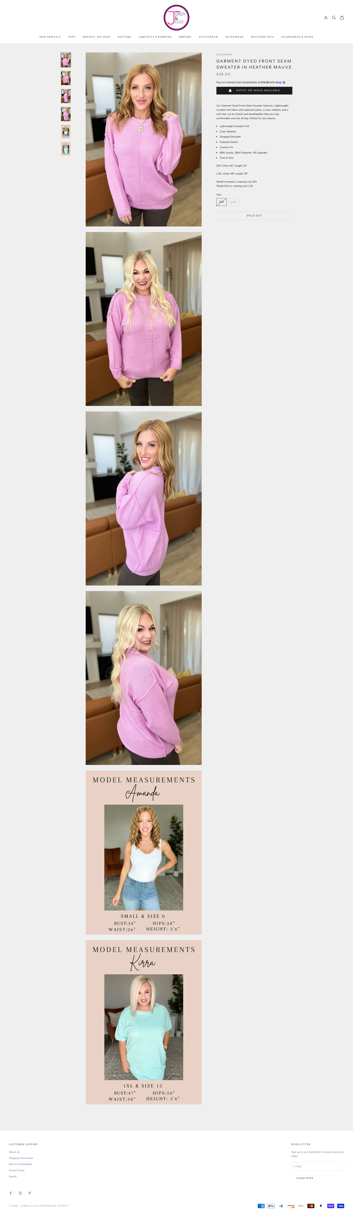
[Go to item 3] (66, 96)
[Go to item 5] (66, 131)
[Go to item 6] (66, 149)
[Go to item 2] (66, 77)
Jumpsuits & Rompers (155, 36)
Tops (72, 36)
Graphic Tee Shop (96, 36)
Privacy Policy (16, 1170)
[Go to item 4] (66, 114)
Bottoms (124, 36)
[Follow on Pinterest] (30, 1193)
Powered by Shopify (54, 1205)
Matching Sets (262, 36)
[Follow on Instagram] (20, 1193)
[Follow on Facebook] (11, 1193)
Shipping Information (21, 1158)
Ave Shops (224, 54)
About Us (14, 1152)
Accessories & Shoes (297, 36)
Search (13, 1176)
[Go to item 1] (66, 59)
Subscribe (305, 1178)
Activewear (208, 36)
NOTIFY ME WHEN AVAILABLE (258, 90)
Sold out (254, 215)
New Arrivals (50, 36)
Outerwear (234, 36)
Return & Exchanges (20, 1164)
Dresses (185, 36)
